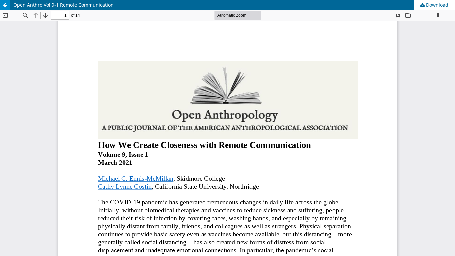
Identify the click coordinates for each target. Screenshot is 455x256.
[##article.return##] (5, 5)
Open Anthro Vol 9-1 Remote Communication (63, 5)
